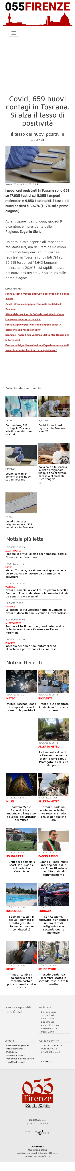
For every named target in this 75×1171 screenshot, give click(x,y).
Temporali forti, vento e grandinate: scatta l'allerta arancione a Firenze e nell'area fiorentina (34, 629)
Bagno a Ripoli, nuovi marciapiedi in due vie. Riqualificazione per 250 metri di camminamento (54, 868)
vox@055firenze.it (15, 1061)
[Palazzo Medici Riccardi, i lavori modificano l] (21, 784)
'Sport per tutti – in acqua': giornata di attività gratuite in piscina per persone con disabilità (21, 923)
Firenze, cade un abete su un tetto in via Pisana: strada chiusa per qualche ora (53, 813)
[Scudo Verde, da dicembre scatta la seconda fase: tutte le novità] (53, 952)
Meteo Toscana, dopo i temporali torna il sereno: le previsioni (21, 707)
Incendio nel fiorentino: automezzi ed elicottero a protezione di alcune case (30, 647)
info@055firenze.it (15, 1048)
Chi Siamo (46, 1061)
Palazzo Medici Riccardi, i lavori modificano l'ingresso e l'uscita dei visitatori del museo (22, 813)
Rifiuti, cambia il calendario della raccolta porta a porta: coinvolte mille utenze (21, 981)
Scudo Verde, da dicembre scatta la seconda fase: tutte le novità (53, 979)
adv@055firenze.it (15, 1055)
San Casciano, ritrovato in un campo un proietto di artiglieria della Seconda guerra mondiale (53, 924)
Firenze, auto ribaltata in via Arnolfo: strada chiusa (53, 707)
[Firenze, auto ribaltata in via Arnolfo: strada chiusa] (53, 681)
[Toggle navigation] (14, 33)
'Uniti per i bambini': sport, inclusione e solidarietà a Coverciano (21, 866)
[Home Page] (37, 13)
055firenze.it (37, 1146)
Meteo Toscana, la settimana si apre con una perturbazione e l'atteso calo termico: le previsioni (35, 573)
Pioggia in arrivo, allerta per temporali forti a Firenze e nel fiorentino (36, 555)
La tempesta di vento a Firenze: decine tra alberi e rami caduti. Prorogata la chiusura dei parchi (53, 758)
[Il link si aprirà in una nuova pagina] (44, 1131)
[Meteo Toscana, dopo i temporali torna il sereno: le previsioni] (21, 681)
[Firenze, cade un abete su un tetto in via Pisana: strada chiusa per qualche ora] (53, 784)
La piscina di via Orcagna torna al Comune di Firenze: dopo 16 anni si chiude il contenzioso (35, 611)
